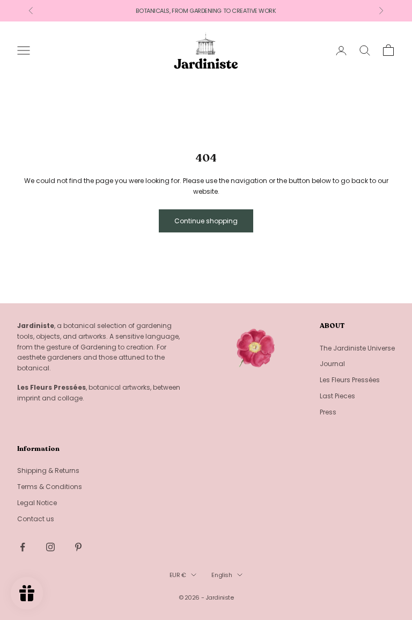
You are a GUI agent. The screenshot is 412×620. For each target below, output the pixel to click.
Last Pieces (337, 395)
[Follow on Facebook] (22, 547)
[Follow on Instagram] (50, 547)
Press (328, 412)
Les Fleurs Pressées (350, 379)
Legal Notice (37, 502)
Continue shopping (206, 220)
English (221, 575)
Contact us (35, 518)
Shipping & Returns (48, 470)
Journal (332, 363)
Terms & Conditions (49, 486)
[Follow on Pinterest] (78, 547)
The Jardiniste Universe (357, 348)
